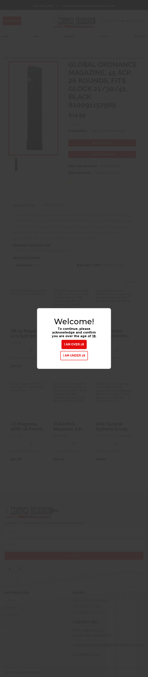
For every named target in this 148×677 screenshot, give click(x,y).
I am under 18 (74, 355)
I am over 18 (74, 344)
